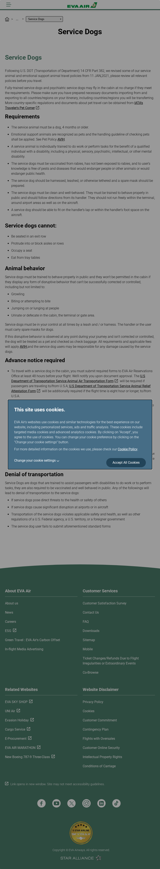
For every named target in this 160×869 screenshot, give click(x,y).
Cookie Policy (128, 449)
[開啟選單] (8, 4)
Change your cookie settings (35, 460)
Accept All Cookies (126, 463)
